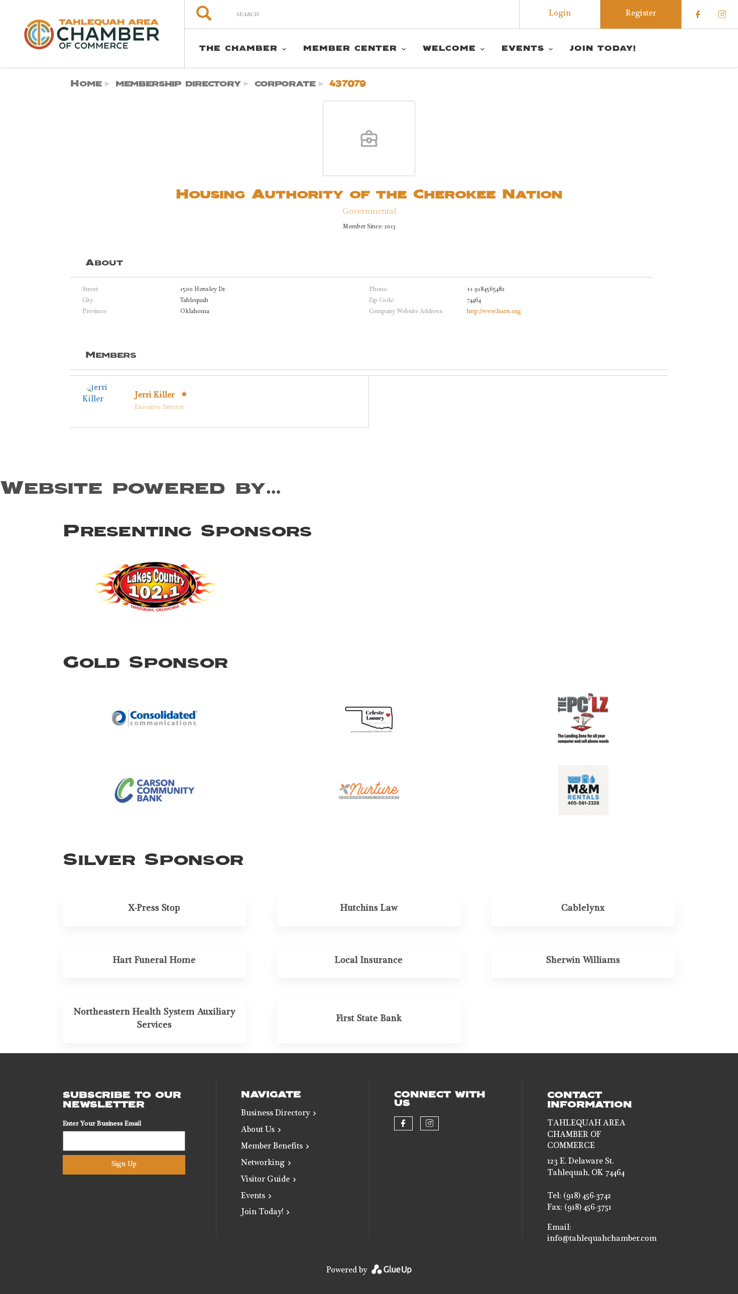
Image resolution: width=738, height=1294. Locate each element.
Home (86, 84)
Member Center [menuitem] (350, 49)
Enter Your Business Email (102, 1124)
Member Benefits (272, 1147)
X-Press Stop (154, 908)
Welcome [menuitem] (449, 49)
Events (253, 1197)
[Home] (92, 34)
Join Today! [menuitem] (603, 49)
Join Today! (262, 1213)
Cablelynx (583, 908)
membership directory (178, 84)
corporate (285, 84)
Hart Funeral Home (154, 960)
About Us (258, 1130)
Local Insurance (369, 960)
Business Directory (275, 1114)
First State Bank (369, 1019)
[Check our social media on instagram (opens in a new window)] (721, 14)
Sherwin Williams (583, 960)
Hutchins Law (369, 908)
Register (641, 14)
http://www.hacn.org (494, 312)
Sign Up (124, 1164)
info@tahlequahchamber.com (602, 1239)
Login (560, 14)
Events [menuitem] (523, 49)
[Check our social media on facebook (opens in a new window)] (697, 14)
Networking (263, 1164)
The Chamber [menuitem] (238, 49)
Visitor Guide (265, 1180)
